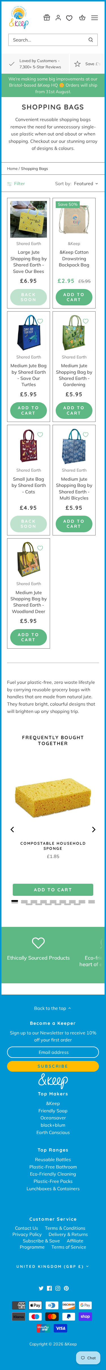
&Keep (53, 1103)
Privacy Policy (27, 1234)
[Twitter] (41, 1288)
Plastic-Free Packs (53, 1181)
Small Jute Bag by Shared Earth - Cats (29, 481)
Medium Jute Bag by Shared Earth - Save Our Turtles (28, 371)
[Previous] (12, 829)
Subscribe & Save (41, 1241)
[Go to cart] (83, 17)
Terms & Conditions (65, 1228)
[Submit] (90, 39)
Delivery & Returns (68, 1234)
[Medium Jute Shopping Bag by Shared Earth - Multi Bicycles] (74, 446)
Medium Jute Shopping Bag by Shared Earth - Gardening (74, 371)
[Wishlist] (70, 17)
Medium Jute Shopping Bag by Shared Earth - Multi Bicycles (74, 484)
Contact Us (26, 1228)
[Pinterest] (66, 1288)
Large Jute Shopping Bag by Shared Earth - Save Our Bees (28, 257)
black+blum (53, 1125)
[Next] (93, 829)
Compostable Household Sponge (53, 846)
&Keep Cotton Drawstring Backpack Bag (74, 254)
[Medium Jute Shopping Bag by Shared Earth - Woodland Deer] (28, 559)
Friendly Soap (53, 1110)
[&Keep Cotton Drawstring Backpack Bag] (74, 219)
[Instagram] (57, 1288)
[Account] (58, 17)
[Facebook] (49, 1288)
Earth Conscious (53, 1132)
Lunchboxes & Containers (53, 1188)
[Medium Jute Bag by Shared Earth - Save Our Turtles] (28, 332)
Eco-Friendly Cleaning (53, 1174)
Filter (19, 183)
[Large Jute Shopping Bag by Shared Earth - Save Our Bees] (28, 219)
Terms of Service (68, 1247)
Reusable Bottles (53, 1159)
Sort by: (63, 183)
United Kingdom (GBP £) (50, 1266)
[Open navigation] (94, 18)
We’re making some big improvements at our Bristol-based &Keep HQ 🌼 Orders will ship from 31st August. (53, 85)
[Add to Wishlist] (40, 208)
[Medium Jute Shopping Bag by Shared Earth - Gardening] (74, 332)
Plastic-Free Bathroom (53, 1167)
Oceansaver (53, 1117)
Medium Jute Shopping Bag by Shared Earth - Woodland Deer (28, 597)
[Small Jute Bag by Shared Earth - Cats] (28, 446)
